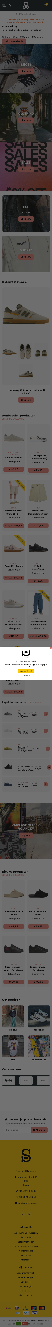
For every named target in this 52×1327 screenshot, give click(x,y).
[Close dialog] (51, 648)
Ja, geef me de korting (26, 671)
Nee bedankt (26, 675)
